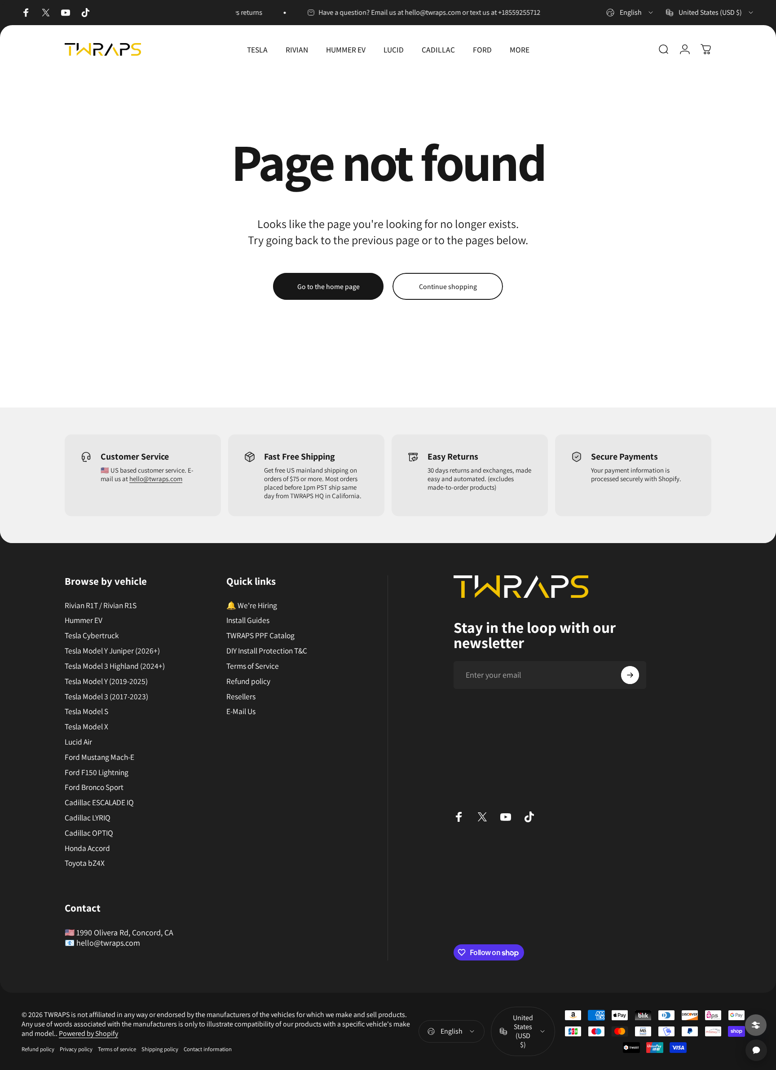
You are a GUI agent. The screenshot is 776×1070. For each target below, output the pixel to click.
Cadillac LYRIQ (87, 818)
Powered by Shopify (88, 1033)
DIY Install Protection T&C (266, 651)
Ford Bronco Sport (94, 787)
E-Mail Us (241, 711)
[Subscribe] (630, 675)
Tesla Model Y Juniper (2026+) (112, 651)
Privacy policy (76, 1049)
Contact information (208, 1049)
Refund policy (248, 681)
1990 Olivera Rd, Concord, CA (124, 932)
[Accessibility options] (756, 1025)
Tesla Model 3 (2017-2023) (106, 697)
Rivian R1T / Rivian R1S (101, 605)
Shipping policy (159, 1049)
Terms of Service (252, 666)
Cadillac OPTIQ (89, 833)
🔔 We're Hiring (251, 605)
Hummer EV (83, 620)
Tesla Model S (86, 711)
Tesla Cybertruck (92, 635)
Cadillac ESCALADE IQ (99, 802)
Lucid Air (78, 742)
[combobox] (630, 12)
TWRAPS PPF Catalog (260, 635)
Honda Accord (87, 848)
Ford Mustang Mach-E (99, 757)
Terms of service (117, 1049)
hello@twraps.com (155, 478)
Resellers (241, 697)
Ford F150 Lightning (96, 772)
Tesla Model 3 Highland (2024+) (115, 666)
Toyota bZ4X (85, 863)
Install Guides (247, 620)
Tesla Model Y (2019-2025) (106, 681)
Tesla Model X (86, 727)
